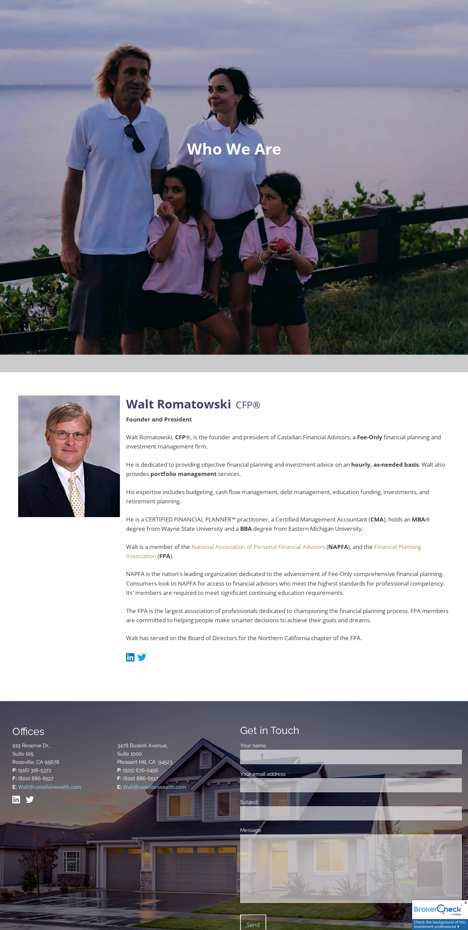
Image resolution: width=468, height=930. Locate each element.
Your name (278, 746)
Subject (274, 802)
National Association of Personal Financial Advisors (258, 547)
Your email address (287, 774)
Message (275, 830)
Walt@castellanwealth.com (49, 786)
